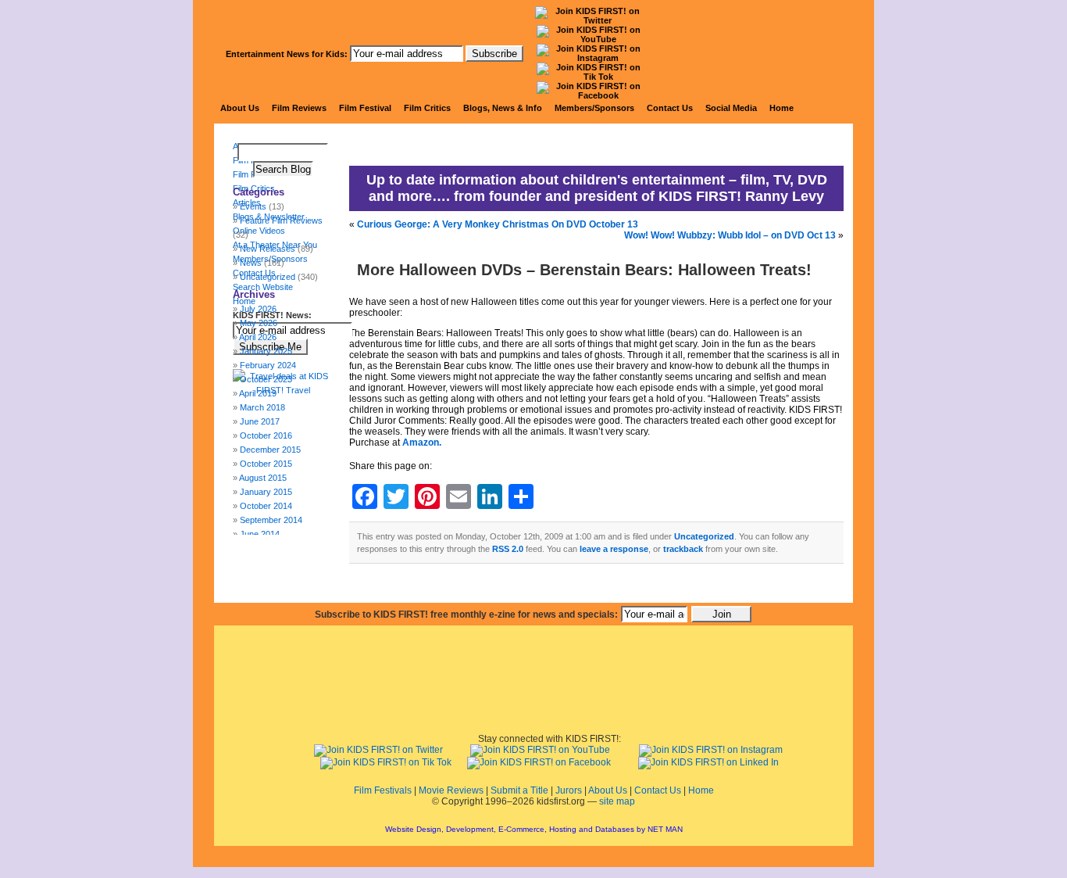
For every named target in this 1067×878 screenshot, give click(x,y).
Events (253, 206)
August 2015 (263, 477)
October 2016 (266, 435)
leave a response (614, 549)
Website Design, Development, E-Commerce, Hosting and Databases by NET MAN (534, 829)
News (251, 262)
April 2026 (258, 337)
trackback (683, 549)
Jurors (568, 790)
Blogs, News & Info (502, 108)
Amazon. (421, 442)
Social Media (731, 108)
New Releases (267, 248)
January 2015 (266, 491)
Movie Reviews (451, 790)
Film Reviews (299, 108)
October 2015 (266, 463)
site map (617, 801)
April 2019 (258, 393)
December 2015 (270, 449)
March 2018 (262, 407)
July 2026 (258, 309)
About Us (239, 108)
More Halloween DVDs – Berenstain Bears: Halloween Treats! (584, 269)
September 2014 (271, 520)
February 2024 (268, 365)
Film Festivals (383, 790)
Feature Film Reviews (281, 220)
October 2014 (266, 506)
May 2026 (258, 323)
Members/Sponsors (594, 108)
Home (781, 108)
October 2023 (266, 379)
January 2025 (266, 351)
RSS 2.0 (507, 549)
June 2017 (260, 421)
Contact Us (670, 108)
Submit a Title (519, 790)
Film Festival (365, 108)
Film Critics (427, 108)
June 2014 (260, 534)
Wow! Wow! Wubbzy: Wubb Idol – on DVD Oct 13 (730, 235)
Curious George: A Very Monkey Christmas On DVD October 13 (497, 224)
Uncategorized (704, 536)
